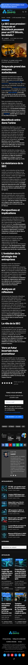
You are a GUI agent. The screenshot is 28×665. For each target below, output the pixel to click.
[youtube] (12, 655)
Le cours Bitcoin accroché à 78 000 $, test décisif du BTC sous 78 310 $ (17, 527)
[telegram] (19, 655)
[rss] (23, 655)
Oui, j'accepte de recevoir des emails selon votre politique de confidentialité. (14, 408)
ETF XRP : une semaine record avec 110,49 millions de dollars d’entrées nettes (17, 488)
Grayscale (6, 113)
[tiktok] (14, 658)
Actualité (8, 17)
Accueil (3, 17)
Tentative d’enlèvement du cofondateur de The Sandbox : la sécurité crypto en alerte (20, 608)
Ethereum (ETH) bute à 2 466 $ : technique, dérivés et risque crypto (17, 535)
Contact (20, 641)
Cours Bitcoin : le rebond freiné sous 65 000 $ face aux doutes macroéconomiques (20, 574)
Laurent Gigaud (21, 621)
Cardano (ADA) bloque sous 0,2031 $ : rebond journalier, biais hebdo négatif (16, 496)
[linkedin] (15, 655)
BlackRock (5, 426)
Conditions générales (11, 641)
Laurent (6, 38)
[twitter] (4, 655)
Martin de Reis (21, 587)
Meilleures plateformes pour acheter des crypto (12, 6)
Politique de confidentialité (12, 412)
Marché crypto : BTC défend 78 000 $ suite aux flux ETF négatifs (17, 519)
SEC (23, 426)
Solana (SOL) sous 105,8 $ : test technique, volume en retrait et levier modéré (16, 503)
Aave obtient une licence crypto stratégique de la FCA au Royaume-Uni (7, 608)
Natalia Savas (8, 621)
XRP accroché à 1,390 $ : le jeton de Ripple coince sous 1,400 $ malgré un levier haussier (16, 512)
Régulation (6, 596)
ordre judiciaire (12, 92)
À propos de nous (7, 639)
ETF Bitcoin (11, 426)
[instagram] (8, 655)
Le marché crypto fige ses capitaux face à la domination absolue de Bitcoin (7, 574)
